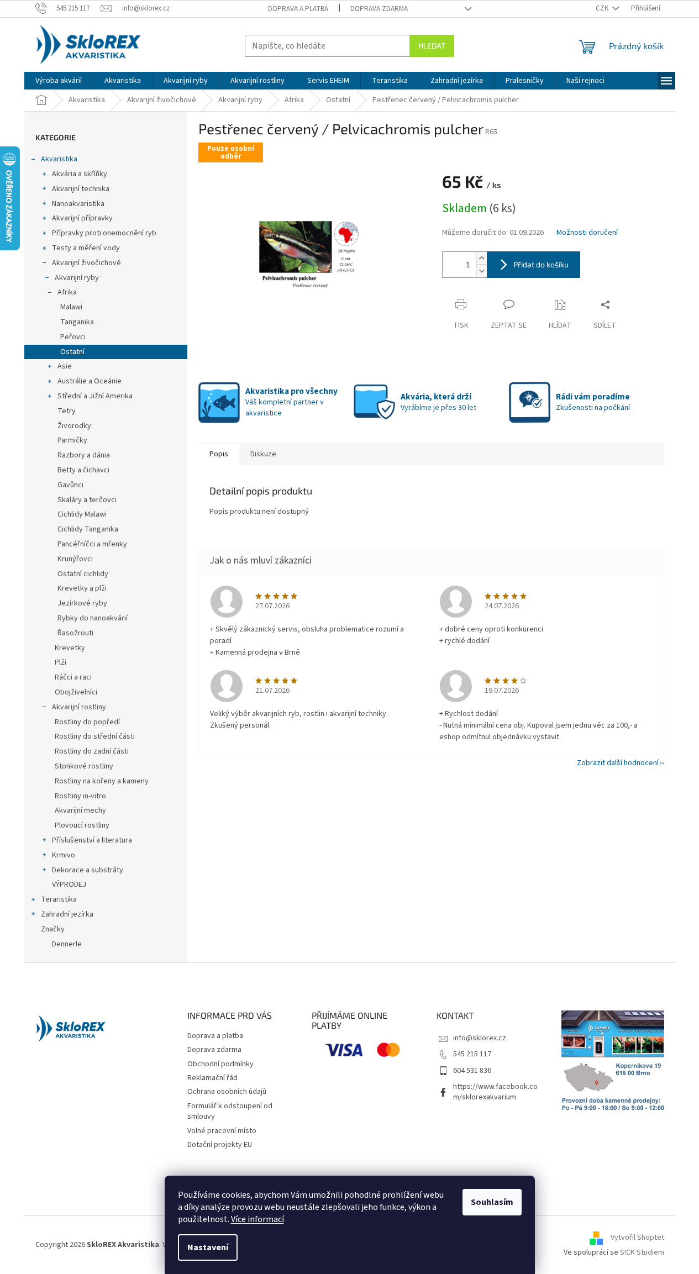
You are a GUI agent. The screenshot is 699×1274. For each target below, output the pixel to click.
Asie (64, 366)
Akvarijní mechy (80, 810)
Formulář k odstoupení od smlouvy (229, 1111)
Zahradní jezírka (67, 914)
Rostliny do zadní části (92, 751)
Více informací (257, 1219)
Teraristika (59, 899)
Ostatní (72, 351)
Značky (53, 929)
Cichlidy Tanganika (87, 529)
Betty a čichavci (83, 470)
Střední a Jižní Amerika (95, 396)
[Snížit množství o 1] (481, 271)
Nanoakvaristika (78, 203)
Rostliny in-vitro (80, 796)
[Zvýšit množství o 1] (481, 258)
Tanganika (77, 322)
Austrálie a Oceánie (89, 381)
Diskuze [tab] (263, 454)
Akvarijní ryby (77, 277)
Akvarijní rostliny (79, 707)
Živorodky (74, 425)
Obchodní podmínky (220, 1064)
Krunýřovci (75, 559)
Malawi (71, 307)
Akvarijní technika (80, 188)
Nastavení (207, 1247)
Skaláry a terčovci (87, 500)
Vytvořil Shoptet (637, 1238)
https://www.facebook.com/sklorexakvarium (495, 1092)
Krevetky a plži (82, 588)
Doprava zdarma (379, 9)
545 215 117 (472, 1054)
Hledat (431, 45)
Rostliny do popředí (87, 722)
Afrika (67, 292)
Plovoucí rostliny (82, 825)
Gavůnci (70, 485)
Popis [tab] (218, 454)
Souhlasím (492, 1202)
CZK (603, 8)
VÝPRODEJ (69, 884)
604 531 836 (472, 1070)
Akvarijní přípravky (82, 218)
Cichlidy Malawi (82, 514)
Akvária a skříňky (79, 174)
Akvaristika (59, 159)
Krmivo (63, 855)
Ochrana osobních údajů (226, 1091)
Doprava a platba (298, 9)
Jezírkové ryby (82, 603)
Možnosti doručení (587, 233)
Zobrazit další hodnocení (618, 762)
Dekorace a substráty (87, 870)
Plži (60, 662)
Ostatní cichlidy (82, 574)
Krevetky (70, 648)
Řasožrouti (75, 633)
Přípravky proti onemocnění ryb (104, 233)
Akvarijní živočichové (86, 263)
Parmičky (72, 440)
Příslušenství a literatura (92, 840)
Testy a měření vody (86, 248)
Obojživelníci (76, 692)
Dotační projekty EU (219, 1144)
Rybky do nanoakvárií (92, 618)
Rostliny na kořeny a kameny (102, 781)
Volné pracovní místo (221, 1130)
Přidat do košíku (541, 264)
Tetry (66, 411)
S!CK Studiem (642, 1252)
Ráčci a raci (73, 677)
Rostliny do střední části (95, 736)
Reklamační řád (212, 1077)
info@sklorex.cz (479, 1038)
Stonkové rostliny (84, 766)
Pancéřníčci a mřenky (92, 544)
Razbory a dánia (83, 455)
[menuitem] (58, 81)
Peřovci (73, 337)
